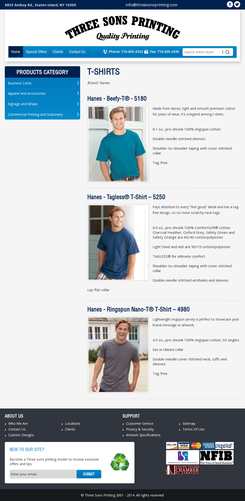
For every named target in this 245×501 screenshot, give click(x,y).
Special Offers (36, 51)
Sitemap (189, 423)
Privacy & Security (140, 429)
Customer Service (139, 423)
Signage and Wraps (23, 104)
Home (15, 51)
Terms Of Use (193, 429)
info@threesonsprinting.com (151, 4)
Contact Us (77, 51)
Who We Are (18, 423)
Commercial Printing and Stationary (35, 114)
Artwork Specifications (143, 435)
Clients (58, 51)
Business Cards (20, 83)
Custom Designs (21, 435)
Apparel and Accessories (27, 93)
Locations (72, 423)
